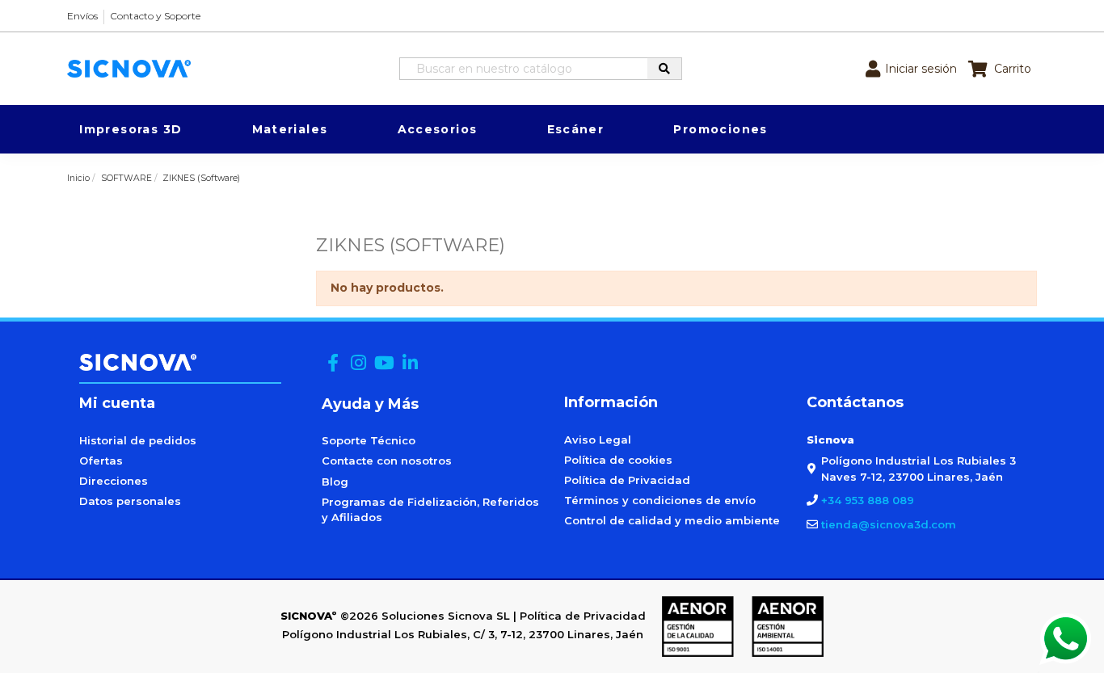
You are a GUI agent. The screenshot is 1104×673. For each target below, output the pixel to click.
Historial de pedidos (137, 440)
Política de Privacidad (627, 479)
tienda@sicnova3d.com (888, 524)
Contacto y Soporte (155, 16)
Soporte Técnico (368, 440)
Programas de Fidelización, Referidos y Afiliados (430, 509)
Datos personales (130, 500)
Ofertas (101, 460)
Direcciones (113, 480)
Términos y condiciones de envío (660, 500)
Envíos (82, 16)
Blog (335, 481)
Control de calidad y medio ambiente (672, 520)
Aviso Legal (597, 439)
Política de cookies (618, 459)
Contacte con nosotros (387, 460)
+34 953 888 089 (867, 500)
